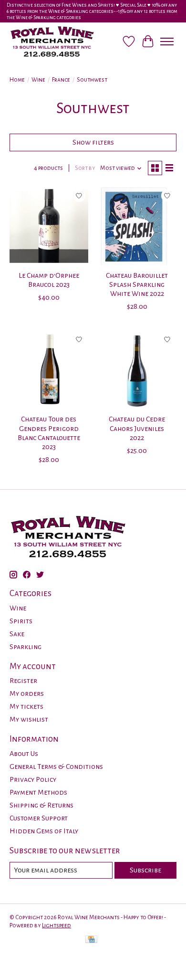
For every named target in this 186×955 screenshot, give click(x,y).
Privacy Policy (33, 779)
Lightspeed (56, 925)
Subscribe (145, 870)
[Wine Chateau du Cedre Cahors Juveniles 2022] (137, 369)
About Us (24, 753)
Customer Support (39, 818)
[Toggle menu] (166, 41)
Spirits (21, 621)
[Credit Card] (91, 940)
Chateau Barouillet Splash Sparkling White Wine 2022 (137, 284)
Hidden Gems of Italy (44, 831)
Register (23, 680)
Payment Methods (38, 792)
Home (17, 79)
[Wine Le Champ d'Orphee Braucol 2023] (49, 226)
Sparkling (25, 647)
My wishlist (29, 719)
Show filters (93, 142)
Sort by (85, 168)
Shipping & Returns (41, 805)
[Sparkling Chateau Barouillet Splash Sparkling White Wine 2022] (137, 226)
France (61, 79)
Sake (17, 634)
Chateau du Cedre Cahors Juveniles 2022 (137, 428)
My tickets (26, 706)
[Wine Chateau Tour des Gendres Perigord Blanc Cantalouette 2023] (49, 369)
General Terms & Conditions (56, 766)
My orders (27, 693)
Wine (38, 79)
